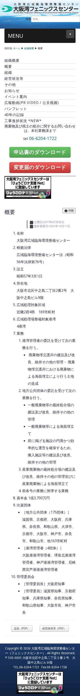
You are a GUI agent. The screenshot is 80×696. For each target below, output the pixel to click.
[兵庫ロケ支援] (27, 187)
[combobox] (55, 19)
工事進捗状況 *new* (23, 120)
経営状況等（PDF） (54, 628)
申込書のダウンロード (40, 152)
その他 (10, 84)
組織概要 (29, 48)
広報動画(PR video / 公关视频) (31, 102)
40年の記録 (14, 114)
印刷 (71, 210)
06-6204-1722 (43, 138)
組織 (8, 72)
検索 (28, 19)
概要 (8, 66)
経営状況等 (13, 78)
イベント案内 (15, 96)
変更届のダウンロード (40, 167)
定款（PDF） (22, 628)
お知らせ (12, 90)
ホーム (16, 48)
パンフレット (15, 108)
